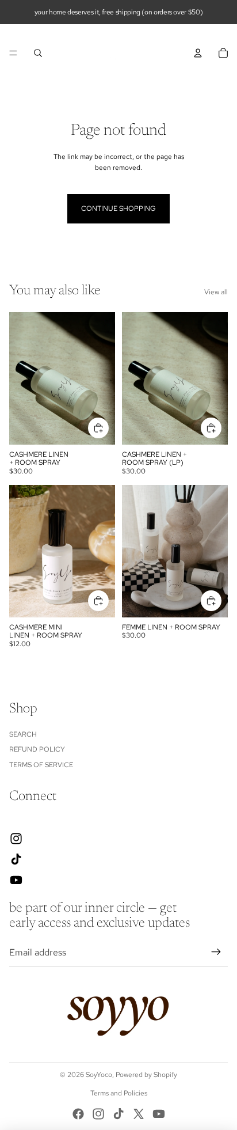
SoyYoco (99, 1074)
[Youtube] (159, 1114)
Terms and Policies (118, 1093)
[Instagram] (98, 1114)
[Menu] (13, 53)
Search (23, 734)
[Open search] (38, 53)
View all (216, 292)
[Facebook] (78, 1114)
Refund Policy (37, 749)
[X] (139, 1114)
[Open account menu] (198, 53)
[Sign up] (216, 952)
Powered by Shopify (146, 1074)
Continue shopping (118, 208)
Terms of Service (41, 764)
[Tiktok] (118, 1114)
